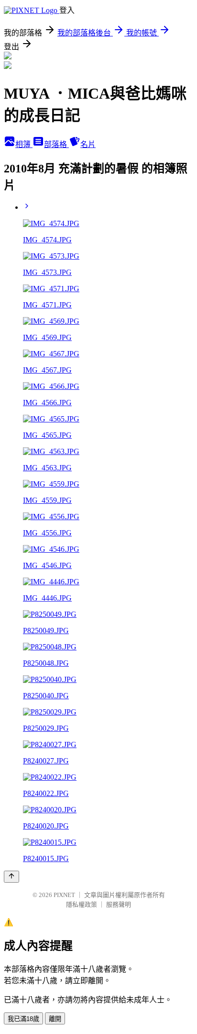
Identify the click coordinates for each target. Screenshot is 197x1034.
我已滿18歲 (23, 1019)
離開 (55, 1019)
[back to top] (11, 877)
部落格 (56, 144)
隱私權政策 (81, 904)
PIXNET (64, 894)
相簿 (24, 144)
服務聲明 (118, 904)
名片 (88, 144)
